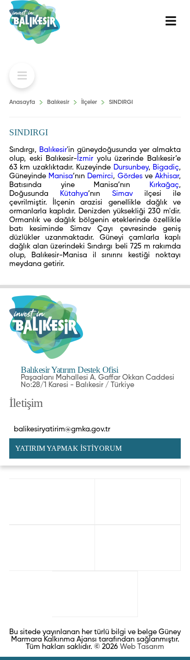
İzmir (85, 159)
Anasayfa (22, 102)
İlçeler (89, 102)
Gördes (130, 176)
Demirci (100, 176)
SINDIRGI (121, 102)
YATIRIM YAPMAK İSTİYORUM (68, 448)
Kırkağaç (164, 185)
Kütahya (74, 194)
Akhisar (167, 176)
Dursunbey (130, 167)
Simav (122, 194)
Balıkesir (58, 102)
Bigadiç (166, 167)
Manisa (60, 176)
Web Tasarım (142, 647)
